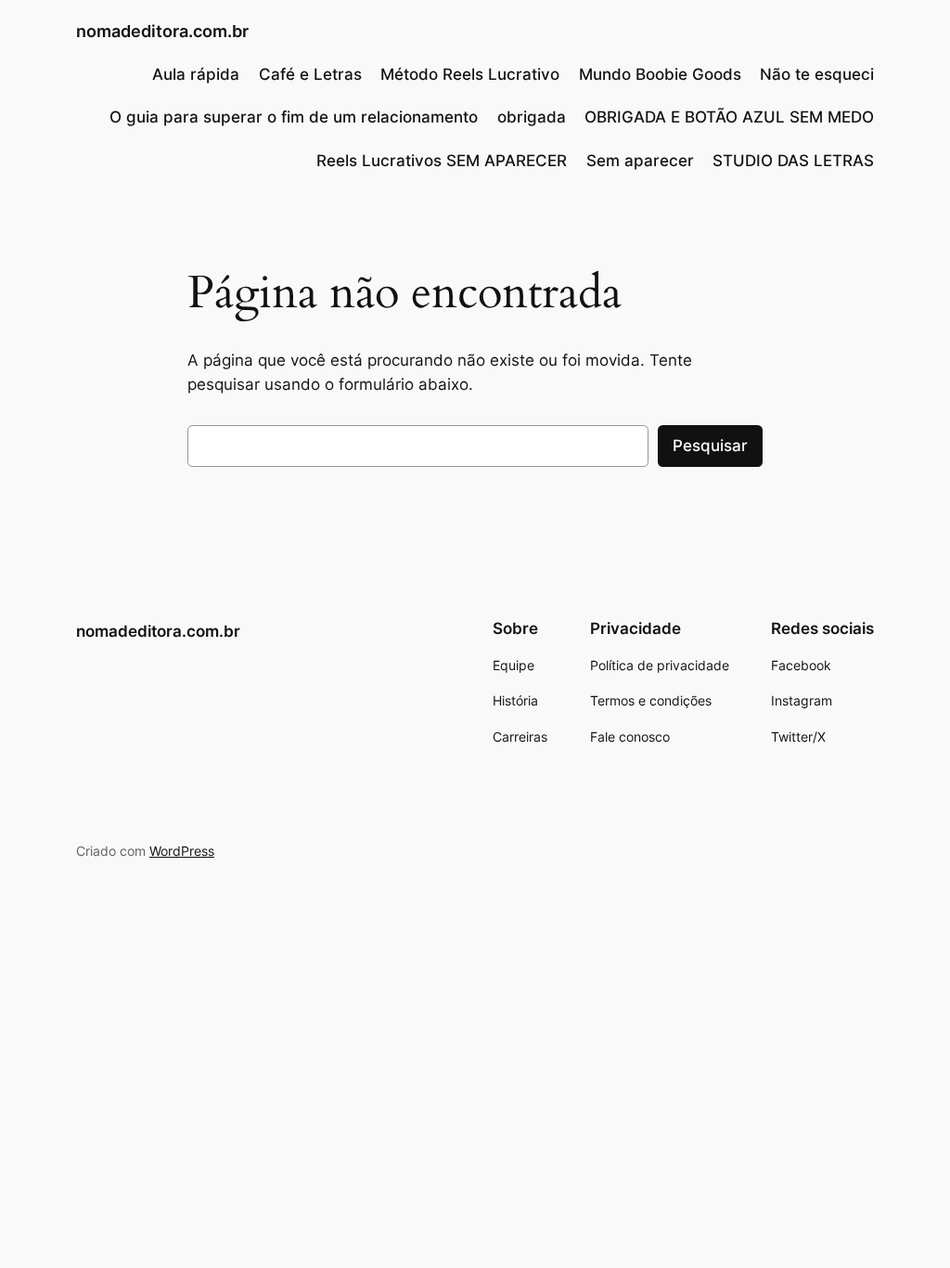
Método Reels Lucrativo (469, 74)
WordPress (181, 851)
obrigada (531, 117)
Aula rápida (195, 74)
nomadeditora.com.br (162, 31)
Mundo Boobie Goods (660, 74)
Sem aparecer (640, 160)
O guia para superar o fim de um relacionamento (293, 117)
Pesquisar (710, 445)
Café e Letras (310, 74)
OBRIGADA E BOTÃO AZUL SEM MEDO (729, 117)
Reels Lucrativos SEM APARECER (441, 160)
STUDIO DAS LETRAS (793, 160)
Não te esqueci (817, 74)
